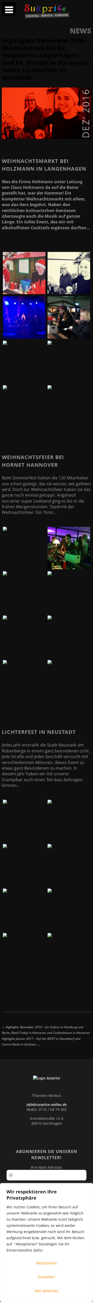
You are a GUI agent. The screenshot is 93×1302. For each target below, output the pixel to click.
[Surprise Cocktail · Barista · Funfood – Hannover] (46, 17)
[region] (46, 1242)
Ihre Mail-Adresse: (47, 1167)
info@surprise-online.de (46, 1104)
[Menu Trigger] (9, 9)
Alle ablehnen (47, 1290)
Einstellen (46, 1276)
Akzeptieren (46, 1263)
